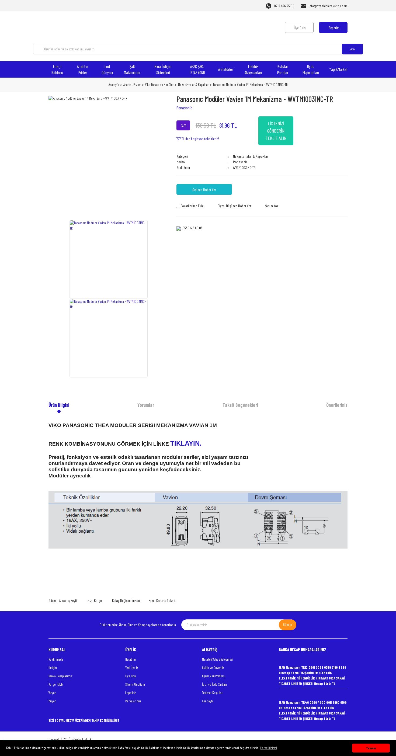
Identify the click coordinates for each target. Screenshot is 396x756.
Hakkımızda (55, 659)
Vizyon (52, 693)
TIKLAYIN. (186, 443)
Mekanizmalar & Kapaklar (250, 156)
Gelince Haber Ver (204, 189)
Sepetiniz (130, 693)
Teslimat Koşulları (212, 693)
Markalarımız (133, 701)
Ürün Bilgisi (58, 405)
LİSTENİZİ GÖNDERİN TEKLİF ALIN (276, 130)
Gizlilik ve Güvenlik (213, 667)
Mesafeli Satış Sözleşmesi (217, 659)
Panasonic (184, 107)
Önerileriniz (337, 405)
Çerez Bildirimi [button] (268, 748)
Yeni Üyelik (131, 667)
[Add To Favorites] (190, 206)
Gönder (287, 624)
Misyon (52, 701)
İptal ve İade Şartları (214, 684)
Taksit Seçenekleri (240, 405)
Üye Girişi (130, 676)
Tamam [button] (371, 748)
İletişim (52, 667)
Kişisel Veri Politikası (213, 676)
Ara (352, 49)
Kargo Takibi (55, 684)
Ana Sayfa (208, 701)
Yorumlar (145, 405)
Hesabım (130, 659)
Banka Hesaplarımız (60, 676)
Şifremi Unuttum (135, 684)
